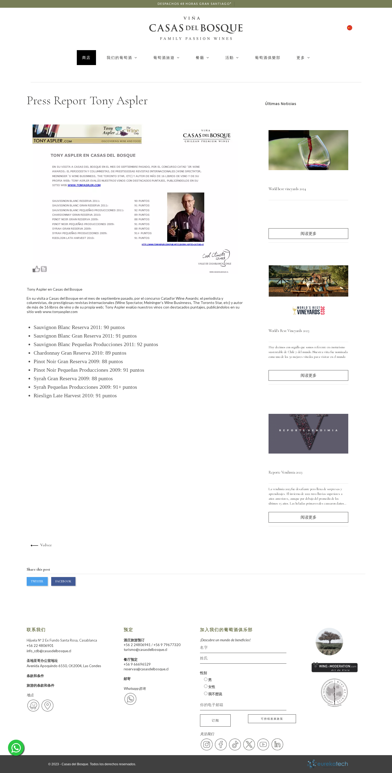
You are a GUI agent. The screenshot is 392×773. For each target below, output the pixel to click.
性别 (203, 673)
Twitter (37, 581)
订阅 (215, 720)
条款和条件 (35, 676)
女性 (211, 686)
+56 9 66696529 (137, 664)
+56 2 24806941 (137, 645)
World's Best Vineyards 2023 (289, 331)
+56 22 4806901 (40, 645)
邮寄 (127, 678)
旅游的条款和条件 (40, 685)
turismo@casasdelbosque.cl (145, 649)
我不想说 (214, 694)
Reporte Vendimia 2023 (285, 472)
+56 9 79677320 (167, 645)
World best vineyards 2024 (287, 189)
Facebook (63, 581)
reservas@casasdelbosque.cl (146, 669)
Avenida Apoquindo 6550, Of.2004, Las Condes (64, 666)
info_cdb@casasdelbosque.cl (49, 651)
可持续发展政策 (272, 718)
